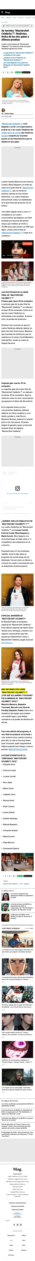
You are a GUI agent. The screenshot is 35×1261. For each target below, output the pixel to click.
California (8, 17)
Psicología (28, 17)
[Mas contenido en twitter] (17, 1225)
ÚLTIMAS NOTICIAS (9, 1101)
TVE (20, 884)
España (26, 884)
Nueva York (20, 17)
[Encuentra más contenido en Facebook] (3, 72)
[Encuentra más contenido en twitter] (8, 72)
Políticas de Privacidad (17, 1206)
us (11, 1240)
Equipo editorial (17, 1174)
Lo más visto (7, 891)
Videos (24, 1235)
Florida (2, 17)
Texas (14, 17)
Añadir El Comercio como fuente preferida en (18, 25)
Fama (11, 1245)
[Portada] (17, 1172)
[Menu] (3, 12)
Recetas (23, 1250)
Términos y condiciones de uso (17, 1203)
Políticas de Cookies (17, 1209)
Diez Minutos (6, 643)
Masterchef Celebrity (10, 884)
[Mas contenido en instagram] (20, 1225)
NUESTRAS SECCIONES (17, 1231)
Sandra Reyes (9, 113)
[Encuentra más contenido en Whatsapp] (12, 72)
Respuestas (11, 1235)
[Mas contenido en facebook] (14, 1225)
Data (23, 1240)
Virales (11, 1250)
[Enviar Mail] (2, 113)
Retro (24, 1245)
